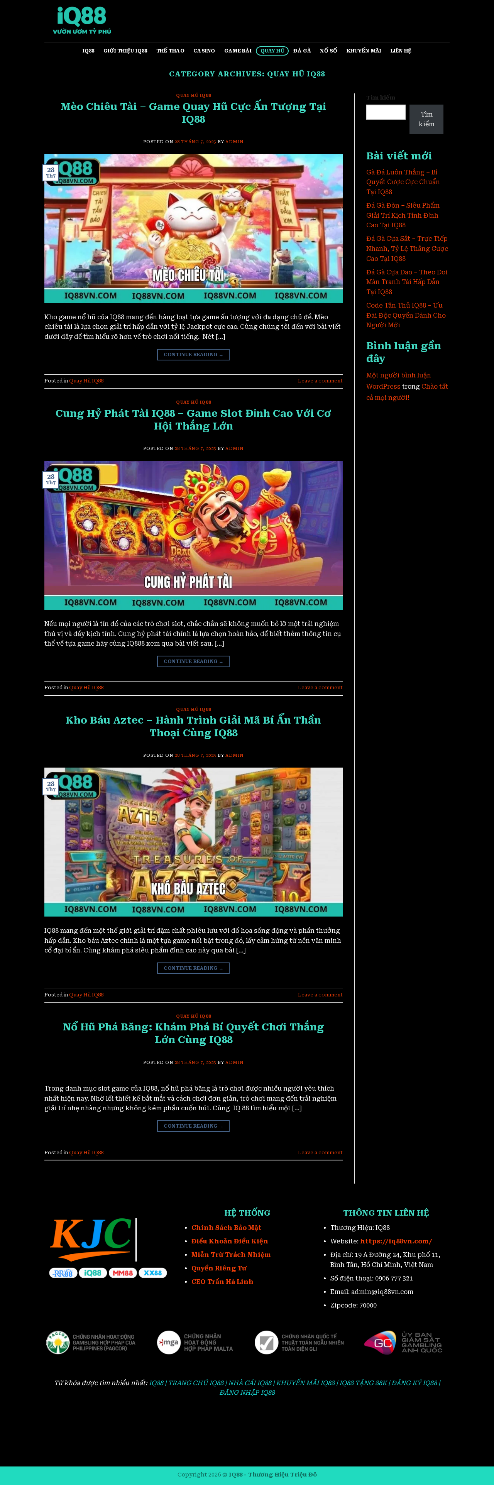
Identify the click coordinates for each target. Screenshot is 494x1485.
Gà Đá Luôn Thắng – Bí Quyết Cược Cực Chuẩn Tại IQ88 (403, 182)
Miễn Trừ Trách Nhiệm (231, 1254)
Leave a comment (320, 381)
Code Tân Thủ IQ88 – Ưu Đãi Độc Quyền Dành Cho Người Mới (406, 315)
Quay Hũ (272, 51)
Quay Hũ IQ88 (193, 95)
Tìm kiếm (380, 98)
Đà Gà (302, 51)
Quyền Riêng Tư (219, 1268)
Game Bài (238, 51)
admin (234, 141)
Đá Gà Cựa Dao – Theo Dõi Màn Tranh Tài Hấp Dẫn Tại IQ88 (407, 282)
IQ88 (89, 51)
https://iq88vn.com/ (396, 1241)
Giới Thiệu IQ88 (125, 51)
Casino (204, 51)
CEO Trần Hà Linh (222, 1281)
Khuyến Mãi (364, 51)
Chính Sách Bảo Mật (226, 1227)
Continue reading (194, 354)
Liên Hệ (401, 51)
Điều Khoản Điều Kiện (229, 1241)
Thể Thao (170, 51)
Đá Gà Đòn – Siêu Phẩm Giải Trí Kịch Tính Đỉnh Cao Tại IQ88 (403, 215)
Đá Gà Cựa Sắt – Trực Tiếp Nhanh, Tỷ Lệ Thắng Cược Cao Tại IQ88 (407, 248)
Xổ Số (328, 51)
